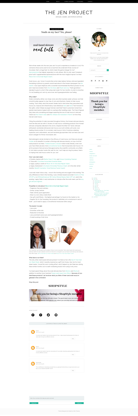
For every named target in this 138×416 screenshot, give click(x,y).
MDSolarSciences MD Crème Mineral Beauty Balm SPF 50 (56, 177)
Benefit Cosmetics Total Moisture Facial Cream (50, 168)
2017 (94, 179)
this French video (41, 114)
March (96, 187)
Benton (68, 271)
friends (91, 151)
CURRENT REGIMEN (69, 1)
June (95, 185)
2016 (94, 196)
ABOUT (58, 1)
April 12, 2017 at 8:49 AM (40, 348)
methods (91, 159)
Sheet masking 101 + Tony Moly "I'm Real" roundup (101, 191)
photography (92, 162)
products (91, 164)
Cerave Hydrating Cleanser (68, 159)
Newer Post (34, 403)
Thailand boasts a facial (52, 143)
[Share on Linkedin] (56, 315)
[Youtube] (102, 81)
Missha (75, 271)
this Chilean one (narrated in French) (61, 114)
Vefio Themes (76, 411)
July (95, 183)
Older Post (79, 403)
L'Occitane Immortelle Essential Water (49, 161)
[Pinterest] (99, 81)
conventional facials (55, 146)
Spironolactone (34, 72)
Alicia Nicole (38, 362)
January (96, 189)
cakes (90, 149)
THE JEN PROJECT (69, 12)
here (65, 105)
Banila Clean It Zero (50, 159)
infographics (92, 153)
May (95, 186)
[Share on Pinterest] (40, 315)
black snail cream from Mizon (61, 273)
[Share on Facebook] (33, 315)
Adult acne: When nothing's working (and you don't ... (100, 195)
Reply (73, 338)
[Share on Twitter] (48, 315)
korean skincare (93, 155)
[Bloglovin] (106, 81)
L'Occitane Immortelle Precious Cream (55, 166)
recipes (91, 166)
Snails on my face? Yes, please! (101, 193)
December (97, 180)
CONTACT (90, 1)
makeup (91, 157)
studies (31, 141)
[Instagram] (91, 81)
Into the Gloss (52, 88)
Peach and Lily (64, 88)
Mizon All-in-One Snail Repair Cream (40, 76)
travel (90, 168)
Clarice (37, 330)
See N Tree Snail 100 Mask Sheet (46, 253)
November (97, 182)
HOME (47, 1)
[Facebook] (95, 81)
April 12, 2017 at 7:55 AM (40, 332)
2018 (94, 178)
